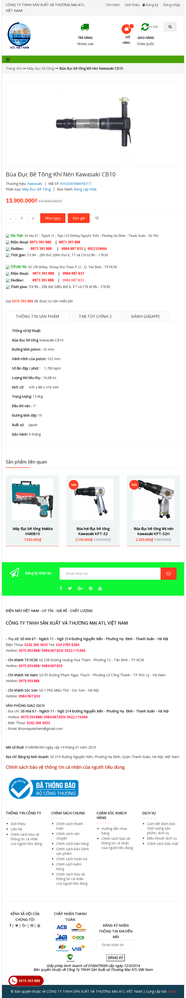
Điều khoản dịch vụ (162, 838)
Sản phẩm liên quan (26, 462)
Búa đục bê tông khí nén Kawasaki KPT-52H (153, 531)
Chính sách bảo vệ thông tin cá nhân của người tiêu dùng (26, 839)
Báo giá (79, 218)
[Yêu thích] (97, 218)
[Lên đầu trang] (172, 981)
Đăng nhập (171, 4)
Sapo (171, 991)
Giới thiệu (132, 4)
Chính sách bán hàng (72, 843)
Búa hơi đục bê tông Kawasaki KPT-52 (93, 531)
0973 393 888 (22, 301)
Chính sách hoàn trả (71, 859)
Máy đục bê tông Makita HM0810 (33, 531)
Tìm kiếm (113, 4)
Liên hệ (16, 829)
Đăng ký (152, 4)
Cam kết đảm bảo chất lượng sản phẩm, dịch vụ (161, 828)
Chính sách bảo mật (162, 843)
